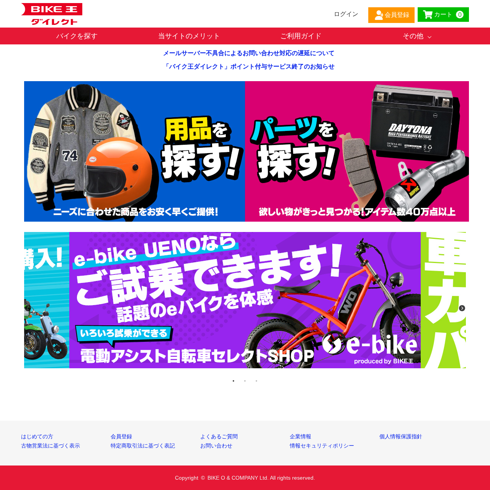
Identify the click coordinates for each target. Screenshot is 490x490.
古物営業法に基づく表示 (50, 446)
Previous (28, 308)
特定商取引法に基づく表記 (143, 446)
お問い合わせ (216, 446)
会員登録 (121, 436)
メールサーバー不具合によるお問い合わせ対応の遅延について (249, 53)
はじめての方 (37, 436)
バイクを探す (77, 36)
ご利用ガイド (301, 36)
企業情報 (300, 436)
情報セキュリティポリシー (322, 446)
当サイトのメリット (189, 36)
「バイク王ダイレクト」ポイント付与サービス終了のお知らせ (249, 66)
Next (462, 308)
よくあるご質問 (219, 436)
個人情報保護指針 (400, 436)
